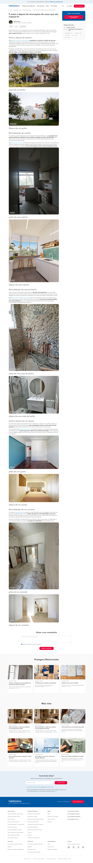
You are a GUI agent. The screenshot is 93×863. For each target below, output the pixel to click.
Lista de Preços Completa (73, 811)
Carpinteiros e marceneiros (33, 837)
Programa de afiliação (52, 849)
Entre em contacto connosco (74, 844)
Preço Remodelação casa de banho (15, 813)
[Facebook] (73, 847)
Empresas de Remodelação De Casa (35, 819)
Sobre (49, 844)
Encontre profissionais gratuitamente (74, 17)
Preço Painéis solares (12, 827)
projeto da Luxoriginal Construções (20, 297)
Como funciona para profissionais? (35, 844)
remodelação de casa (68, 33)
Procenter (50, 821)
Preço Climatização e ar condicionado (16, 824)
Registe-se (10, 846)
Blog (49, 813)
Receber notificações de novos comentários (31, 644)
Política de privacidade (38, 858)
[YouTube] (78, 847)
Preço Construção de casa (13, 821)
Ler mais (18, 688)
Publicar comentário (47, 648)
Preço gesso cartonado (13, 837)
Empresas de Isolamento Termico (35, 829)
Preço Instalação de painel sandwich (15, 832)
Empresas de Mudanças (33, 827)
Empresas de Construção (33, 821)
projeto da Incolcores (17, 142)
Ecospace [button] (12, 467)
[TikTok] (83, 847)
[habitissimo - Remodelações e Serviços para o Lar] (14, 6)
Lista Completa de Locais (73, 819)
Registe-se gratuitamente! (56, 1)
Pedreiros (30, 835)
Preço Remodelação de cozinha (14, 829)
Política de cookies (51, 858)
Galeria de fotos (51, 819)
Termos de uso (49, 787)
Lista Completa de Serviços (74, 813)
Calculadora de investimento (34, 852)
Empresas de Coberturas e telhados (35, 824)
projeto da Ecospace (25, 429)
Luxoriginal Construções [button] (14, 369)
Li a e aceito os (40, 787)
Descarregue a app (32, 849)
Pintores (29, 832)
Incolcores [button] (12, 212)
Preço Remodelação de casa (14, 816)
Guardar (23, 26)
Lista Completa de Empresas (74, 816)
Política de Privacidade (34, 787)
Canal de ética (51, 846)
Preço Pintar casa (11, 819)
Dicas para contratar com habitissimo (16, 849)
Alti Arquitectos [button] (13, 85)
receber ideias (61, 782)
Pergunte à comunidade (53, 816)
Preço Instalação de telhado (14, 835)
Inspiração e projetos (70, 27)
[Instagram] (69, 847)
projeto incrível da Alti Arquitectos (20, 40)
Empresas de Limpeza (32, 816)
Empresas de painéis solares (34, 813)
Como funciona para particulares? (15, 844)
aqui (55, 791)
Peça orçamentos (79, 6)
